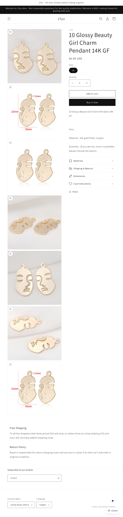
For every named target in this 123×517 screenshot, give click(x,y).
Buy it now (92, 102)
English (43, 505)
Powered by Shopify (108, 507)
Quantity (72, 77)
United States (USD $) (20, 505)
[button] (9, 18)
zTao (99, 507)
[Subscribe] (58, 478)
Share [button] (75, 191)
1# (73, 70)
